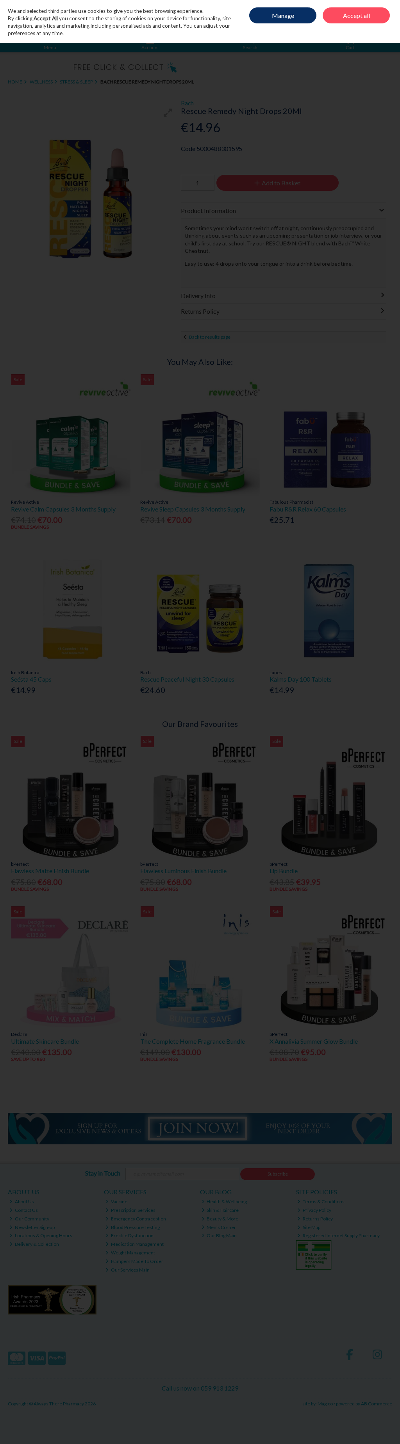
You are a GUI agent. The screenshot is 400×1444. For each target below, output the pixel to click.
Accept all (356, 15)
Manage (283, 15)
